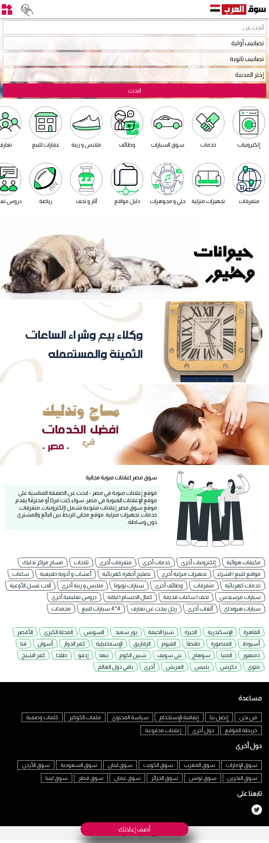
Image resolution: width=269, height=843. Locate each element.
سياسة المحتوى (130, 717)
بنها (104, 655)
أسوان (45, 644)
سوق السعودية (79, 765)
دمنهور (251, 655)
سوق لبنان (120, 765)
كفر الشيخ (33, 655)
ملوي (254, 667)
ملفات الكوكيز (85, 717)
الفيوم (168, 644)
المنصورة (221, 644)
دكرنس (228, 667)
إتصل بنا (219, 717)
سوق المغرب (199, 765)
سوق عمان (127, 778)
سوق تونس (202, 778)
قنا (23, 644)
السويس (94, 632)
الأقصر (25, 632)
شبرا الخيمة (161, 632)
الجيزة (191, 632)
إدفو (83, 655)
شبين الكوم (132, 655)
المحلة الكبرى (58, 632)
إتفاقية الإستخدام (179, 717)
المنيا (226, 655)
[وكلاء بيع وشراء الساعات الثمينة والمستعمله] (134, 380)
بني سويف (169, 655)
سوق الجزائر (164, 778)
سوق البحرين (242, 778)
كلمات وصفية (42, 717)
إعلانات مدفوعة (163, 730)
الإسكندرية (220, 632)
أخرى (149, 667)
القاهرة (251, 632)
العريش (175, 667)
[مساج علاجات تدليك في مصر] (134, 463)
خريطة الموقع (241, 730)
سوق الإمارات (241, 765)
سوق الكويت (158, 765)
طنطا (193, 644)
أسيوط (251, 644)
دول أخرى (203, 730)
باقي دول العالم (115, 667)
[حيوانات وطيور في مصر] (134, 298)
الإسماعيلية (109, 644)
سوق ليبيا (57, 778)
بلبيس (201, 667)
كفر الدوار (74, 644)
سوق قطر (90, 778)
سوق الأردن (36, 765)
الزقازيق (142, 644)
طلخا (61, 655)
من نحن (248, 717)
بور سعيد (126, 632)
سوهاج (201, 655)
